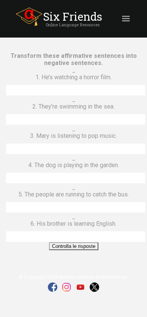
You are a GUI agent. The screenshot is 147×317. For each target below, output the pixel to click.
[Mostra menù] (126, 18)
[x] (94, 287)
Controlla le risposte (73, 246)
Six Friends (72, 16)
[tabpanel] (72, 24)
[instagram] (66, 287)
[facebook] (52, 287)
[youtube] (80, 287)
